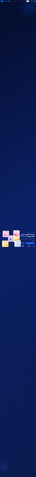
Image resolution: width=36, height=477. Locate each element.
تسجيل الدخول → (22, 243)
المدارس (13, 1)
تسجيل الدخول (5, 1)
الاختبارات (22, 1)
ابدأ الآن (2, 1)
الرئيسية (28, 1)
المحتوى (25, 1)
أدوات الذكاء (19, 1)
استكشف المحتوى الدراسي (30, 243)
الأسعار (15, 1)
